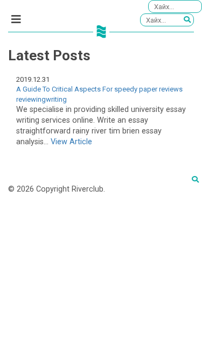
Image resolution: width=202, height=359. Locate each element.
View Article (71, 141)
